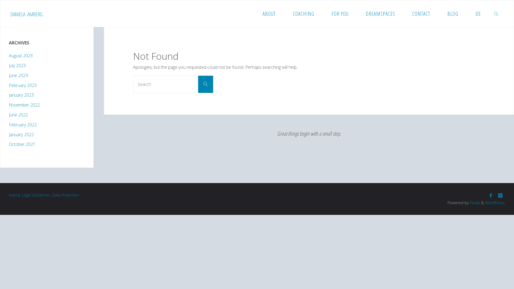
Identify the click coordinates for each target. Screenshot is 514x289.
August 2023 (21, 56)
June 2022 (18, 115)
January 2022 (21, 135)
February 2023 (23, 85)
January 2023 (21, 95)
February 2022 (23, 125)
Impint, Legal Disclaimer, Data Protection (44, 194)
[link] (496, 13)
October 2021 (22, 144)
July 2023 (17, 66)
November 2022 (24, 105)
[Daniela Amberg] (26, 14)
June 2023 (18, 75)
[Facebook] (491, 195)
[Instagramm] (500, 195)
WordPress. (495, 202)
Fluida (474, 202)
